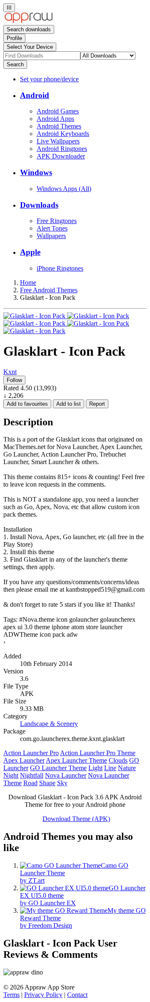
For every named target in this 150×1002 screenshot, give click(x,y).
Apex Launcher (24, 760)
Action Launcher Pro (31, 752)
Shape (47, 782)
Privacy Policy (43, 994)
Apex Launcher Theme (76, 760)
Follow (14, 380)
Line (110, 767)
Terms (11, 994)
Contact (77, 994)
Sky (62, 782)
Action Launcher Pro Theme (97, 752)
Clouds (118, 760)
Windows (36, 172)
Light (95, 767)
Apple (30, 252)
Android (34, 95)
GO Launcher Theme (58, 767)
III (9, 8)
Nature (127, 767)
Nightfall (31, 775)
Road (30, 782)
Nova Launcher (65, 775)
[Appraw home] (28, 21)
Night (10, 775)
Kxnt (10, 371)
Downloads (39, 205)
